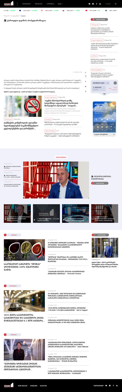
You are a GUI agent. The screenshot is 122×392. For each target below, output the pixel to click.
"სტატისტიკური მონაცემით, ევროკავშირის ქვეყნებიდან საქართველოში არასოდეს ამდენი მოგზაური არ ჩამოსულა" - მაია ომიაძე (68, 345)
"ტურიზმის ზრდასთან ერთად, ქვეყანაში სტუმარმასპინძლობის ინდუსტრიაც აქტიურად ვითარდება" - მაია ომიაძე (22, 367)
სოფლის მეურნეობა (50, 97)
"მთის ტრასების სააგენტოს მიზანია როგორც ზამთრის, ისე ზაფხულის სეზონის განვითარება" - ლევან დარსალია (67, 359)
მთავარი (7, 16)
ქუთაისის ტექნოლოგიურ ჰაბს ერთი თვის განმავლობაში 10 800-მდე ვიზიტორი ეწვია (66, 321)
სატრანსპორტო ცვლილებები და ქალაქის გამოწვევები (12, 185)
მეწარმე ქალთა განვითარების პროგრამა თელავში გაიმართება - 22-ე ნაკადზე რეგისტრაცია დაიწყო (61, 123)
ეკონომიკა (50, 4)
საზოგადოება (8, 119)
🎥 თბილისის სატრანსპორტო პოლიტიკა (12, 167)
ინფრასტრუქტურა (50, 131)
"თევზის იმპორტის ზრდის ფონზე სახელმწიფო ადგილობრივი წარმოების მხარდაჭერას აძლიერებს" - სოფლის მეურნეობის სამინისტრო (61, 103)
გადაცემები (26, 4)
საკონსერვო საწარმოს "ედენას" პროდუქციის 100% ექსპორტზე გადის (22, 267)
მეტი (59, 4)
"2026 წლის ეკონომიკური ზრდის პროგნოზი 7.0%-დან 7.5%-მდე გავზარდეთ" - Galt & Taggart (68, 309)
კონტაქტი (33, 386)
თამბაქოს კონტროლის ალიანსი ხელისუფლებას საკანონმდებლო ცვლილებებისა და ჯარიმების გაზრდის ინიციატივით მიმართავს (21, 125)
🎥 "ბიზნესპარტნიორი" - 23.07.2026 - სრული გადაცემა (12, 176)
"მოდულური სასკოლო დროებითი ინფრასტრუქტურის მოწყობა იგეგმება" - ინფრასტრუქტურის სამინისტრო (62, 135)
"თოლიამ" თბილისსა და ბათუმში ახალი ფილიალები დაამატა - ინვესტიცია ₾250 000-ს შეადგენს (67, 259)
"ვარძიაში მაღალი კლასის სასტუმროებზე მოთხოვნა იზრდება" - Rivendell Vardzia (66, 273)
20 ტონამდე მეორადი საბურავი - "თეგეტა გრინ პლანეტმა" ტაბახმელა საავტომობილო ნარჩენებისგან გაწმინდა (68, 245)
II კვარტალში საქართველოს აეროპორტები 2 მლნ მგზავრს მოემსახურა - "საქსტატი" (67, 372)
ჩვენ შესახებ (22, 386)
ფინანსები (38, 4)
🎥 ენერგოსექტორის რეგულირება (101, 178)
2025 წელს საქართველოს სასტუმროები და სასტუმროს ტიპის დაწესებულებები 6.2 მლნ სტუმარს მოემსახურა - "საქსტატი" (24, 318)
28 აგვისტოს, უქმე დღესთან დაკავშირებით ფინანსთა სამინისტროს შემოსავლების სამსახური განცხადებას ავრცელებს (67, 296)
